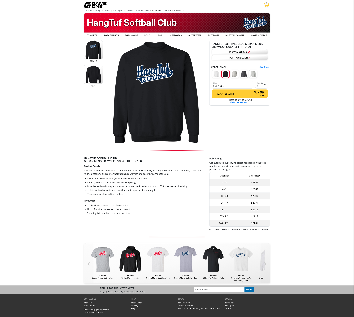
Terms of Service (185, 305)
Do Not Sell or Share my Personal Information (199, 308)
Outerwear (195, 35)
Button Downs (234, 35)
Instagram (229, 305)
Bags (160, 35)
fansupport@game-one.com (96, 309)
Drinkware (131, 35)
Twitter (228, 308)
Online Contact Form (93, 312)
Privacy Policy (184, 302)
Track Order (136, 302)
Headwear (176, 35)
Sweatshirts (111, 35)
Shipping (134, 305)
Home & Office (258, 35)
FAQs (133, 308)
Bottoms (213, 35)
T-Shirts (92, 35)
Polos (148, 35)
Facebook (229, 302)
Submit (249, 289)
